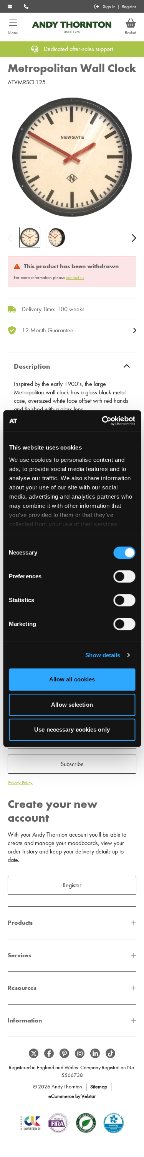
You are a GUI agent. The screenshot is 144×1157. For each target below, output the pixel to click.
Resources (22, 987)
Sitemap (98, 1086)
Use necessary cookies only (72, 729)
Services (19, 955)
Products (20, 922)
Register (129, 6)
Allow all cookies (72, 679)
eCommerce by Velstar (72, 1096)
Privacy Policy (20, 782)
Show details (102, 655)
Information (25, 1020)
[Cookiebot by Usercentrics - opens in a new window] (102, 421)
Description (32, 366)
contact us (75, 277)
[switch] (124, 576)
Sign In (109, 6)
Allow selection (72, 704)
